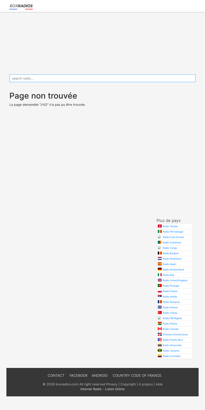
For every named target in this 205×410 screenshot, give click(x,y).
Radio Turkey (170, 312)
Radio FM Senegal (173, 231)
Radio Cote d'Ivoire (173, 237)
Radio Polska (170, 291)
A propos (146, 384)
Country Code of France (137, 375)
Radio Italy (169, 274)
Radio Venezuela (172, 345)
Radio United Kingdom (175, 280)
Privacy (112, 384)
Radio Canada (171, 328)
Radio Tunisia (170, 226)
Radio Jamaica (171, 350)
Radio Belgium (171, 253)
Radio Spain (169, 264)
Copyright (128, 384)
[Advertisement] (102, 43)
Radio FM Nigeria (172, 318)
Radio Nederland (172, 258)
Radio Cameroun (172, 242)
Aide (159, 384)
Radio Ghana (170, 323)
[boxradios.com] (21, 6)
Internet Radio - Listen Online (102, 389)
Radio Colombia (171, 356)
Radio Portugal (171, 285)
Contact (56, 375)
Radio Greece (170, 307)
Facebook (78, 375)
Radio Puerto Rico (173, 339)
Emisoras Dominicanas (175, 334)
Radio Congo (170, 247)
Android (100, 375)
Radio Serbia (170, 296)
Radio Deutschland (173, 269)
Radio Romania (171, 301)
